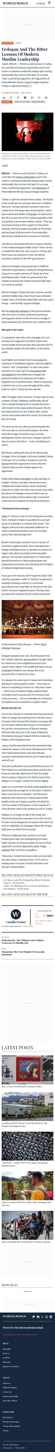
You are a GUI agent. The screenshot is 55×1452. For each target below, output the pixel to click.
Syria (23, 801)
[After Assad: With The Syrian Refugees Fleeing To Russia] (27, 1225)
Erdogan (32, 214)
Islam (4, 516)
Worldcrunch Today (11, 1421)
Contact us (7, 1392)
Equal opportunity (10, 1396)
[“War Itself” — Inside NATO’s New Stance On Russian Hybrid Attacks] (27, 1146)
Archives (6, 1357)
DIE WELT (7, 102)
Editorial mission (10, 1387)
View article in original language (43, 922)
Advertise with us (10, 1400)
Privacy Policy (20, 1448)
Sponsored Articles (11, 1366)
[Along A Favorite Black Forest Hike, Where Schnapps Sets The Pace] (27, 1186)
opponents (41, 188)
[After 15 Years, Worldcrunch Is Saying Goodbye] (27, 1070)
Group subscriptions (11, 1426)
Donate (6, 1430)
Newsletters (8, 1417)
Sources (6, 1353)
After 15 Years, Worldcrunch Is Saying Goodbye (22, 1086)
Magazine (7, 1349)
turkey (18, 43)
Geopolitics (7, 43)
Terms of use (8, 1448)
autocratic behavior (19, 311)
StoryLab (6, 1362)
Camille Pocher (11, 93)
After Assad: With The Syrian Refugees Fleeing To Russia (26, 1242)
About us (6, 1383)
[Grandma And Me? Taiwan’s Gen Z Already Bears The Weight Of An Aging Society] (27, 1107)
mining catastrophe (25, 177)
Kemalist (25, 478)
